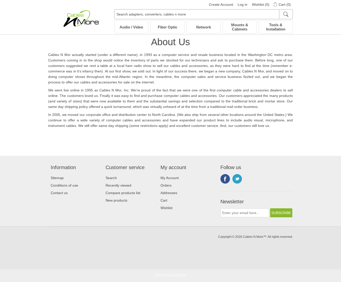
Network (203, 27)
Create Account (221, 4)
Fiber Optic (167, 27)
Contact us (59, 193)
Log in (242, 4)
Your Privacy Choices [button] (170, 275)
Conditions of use (64, 185)
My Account (170, 178)
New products (116, 200)
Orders (166, 185)
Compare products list (123, 193)
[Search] (285, 14)
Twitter (237, 179)
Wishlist (166, 208)
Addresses (169, 193)
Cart (164, 200)
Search (111, 178)
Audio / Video (131, 27)
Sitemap (57, 178)
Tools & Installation (275, 27)
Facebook (225, 179)
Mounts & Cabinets (239, 27)
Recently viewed (118, 185)
